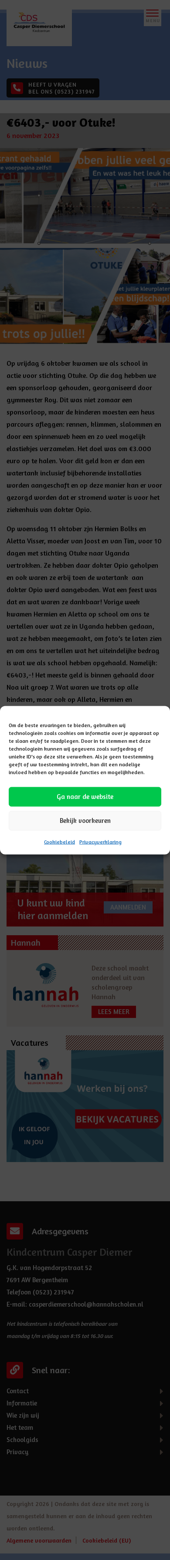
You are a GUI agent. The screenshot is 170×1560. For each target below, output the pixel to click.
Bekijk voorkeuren (85, 820)
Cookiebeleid (59, 841)
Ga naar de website (85, 796)
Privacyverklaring (100, 841)
